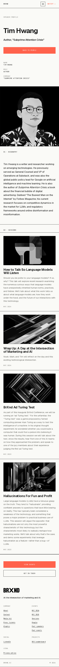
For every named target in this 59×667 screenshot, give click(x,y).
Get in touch (29, 573)
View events (29, 565)
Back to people (29, 50)
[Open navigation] (43, 4)
